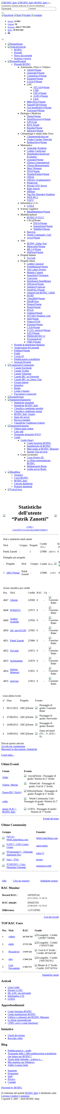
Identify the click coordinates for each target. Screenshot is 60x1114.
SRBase (31, 191)
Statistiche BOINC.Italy (26, 405)
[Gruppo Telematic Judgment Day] (3, 853)
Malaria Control (35, 272)
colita (5, 801)
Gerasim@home (35, 159)
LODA (30, 206)
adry (10, 959)
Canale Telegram (22, 373)
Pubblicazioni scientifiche (27, 359)
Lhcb (36, 99)
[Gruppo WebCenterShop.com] (3, 838)
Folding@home (22, 350)
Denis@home (34, 116)
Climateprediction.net (37, 136)
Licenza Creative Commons (15, 1096)
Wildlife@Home (41, 229)
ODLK (30, 177)
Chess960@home (36, 298)
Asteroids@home (35, 73)
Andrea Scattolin (14, 620)
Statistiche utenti (50, 975)
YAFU (30, 200)
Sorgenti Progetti (22, 362)
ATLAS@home (41, 87)
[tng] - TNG (13, 859)
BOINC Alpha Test (37, 243)
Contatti (12, 1082)
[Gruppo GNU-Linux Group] (3, 846)
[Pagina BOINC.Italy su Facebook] (8, 15)
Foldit (17, 353)
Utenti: (11, 21)
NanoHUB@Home (37, 104)
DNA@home (40, 223)
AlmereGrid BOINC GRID (41, 292)
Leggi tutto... (7, 755)
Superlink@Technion (37, 275)
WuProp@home (35, 252)
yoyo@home (33, 237)
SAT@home (33, 333)
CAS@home (33, 327)
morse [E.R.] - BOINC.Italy (9, 810)
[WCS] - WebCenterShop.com (17, 838)
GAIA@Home (34, 81)
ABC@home (13, 572)
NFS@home (33, 171)
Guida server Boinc (37, 469)
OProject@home (35, 284)
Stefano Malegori (14, 671)
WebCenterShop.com (47, 838)
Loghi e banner (21, 391)
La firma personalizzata (19, 1020)
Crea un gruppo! (21, 880)
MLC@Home (34, 249)
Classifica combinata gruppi (28, 411)
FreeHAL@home (36, 289)
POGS (30, 310)
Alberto (14, 600)
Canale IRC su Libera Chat (28, 379)
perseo (39, 859)
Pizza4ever (14, 951)
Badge (17, 388)
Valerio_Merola (10, 784)
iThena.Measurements (38, 165)
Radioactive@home (37, 142)
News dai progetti (23, 55)
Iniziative (18, 385)
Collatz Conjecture (36, 151)
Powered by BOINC (11, 1087)
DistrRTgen (33, 301)
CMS (36, 90)
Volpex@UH (33, 321)
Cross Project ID (35, 457)
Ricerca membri (22, 420)
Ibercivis (31, 232)
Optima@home (34, 313)
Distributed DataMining (39, 281)
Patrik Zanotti (17, 640)
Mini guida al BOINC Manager (43, 448)
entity (11, 944)
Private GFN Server (37, 185)
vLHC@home (40, 96)
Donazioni (13, 1073)
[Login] (2, 12)
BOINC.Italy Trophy (24, 414)
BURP (30, 295)
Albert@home (34, 70)
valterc (11, 936)
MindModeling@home (38, 211)
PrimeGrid (32, 182)
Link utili (18, 431)
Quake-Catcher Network (39, 139)
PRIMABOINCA (36, 336)
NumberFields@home (38, 174)
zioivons (14, 681)
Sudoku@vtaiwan (36, 287)
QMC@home (34, 341)
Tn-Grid (31, 258)
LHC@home (40, 93)
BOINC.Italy (20, 480)
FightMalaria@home (37, 266)
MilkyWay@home (36, 101)
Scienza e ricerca (22, 58)
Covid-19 (19, 356)
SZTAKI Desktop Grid (38, 315)
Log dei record (51, 917)
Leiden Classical (35, 263)
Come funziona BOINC (39, 443)
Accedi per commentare (13, 746)
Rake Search (33, 188)
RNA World (33, 125)
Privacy (11, 1079)
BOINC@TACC (35, 217)
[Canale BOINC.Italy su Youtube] (17, 15)
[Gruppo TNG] (3, 859)
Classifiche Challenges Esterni (29, 422)
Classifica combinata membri (28, 408)
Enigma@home (35, 324)
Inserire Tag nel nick (37, 451)
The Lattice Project (36, 269)
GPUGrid (32, 122)
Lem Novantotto (14, 967)
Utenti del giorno (16, 1035)
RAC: (10, 30)
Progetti (18, 52)
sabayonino (42, 845)
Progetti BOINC (22, 64)
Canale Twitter (21, 370)
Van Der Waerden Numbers (41, 194)
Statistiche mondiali (24, 402)
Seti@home (33, 318)
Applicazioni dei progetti (26, 347)
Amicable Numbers (37, 148)
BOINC (18, 49)
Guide (17, 437)
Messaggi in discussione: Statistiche (19, 749)
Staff (10, 1076)
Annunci (18, 475)
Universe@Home (36, 110)
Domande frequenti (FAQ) (27, 434)
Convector (32, 278)
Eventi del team (51, 818)
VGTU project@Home (38, 330)
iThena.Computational (38, 162)
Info (4, 880)
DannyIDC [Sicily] (12, 792)
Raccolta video (15, 1038)
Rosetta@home (34, 127)
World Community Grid (39, 234)
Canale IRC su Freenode (26, 376)
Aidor (5, 777)
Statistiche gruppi (49, 880)
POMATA (15, 610)
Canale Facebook (23, 368)
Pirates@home (34, 304)
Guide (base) (26, 440)
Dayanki (14, 650)
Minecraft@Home (36, 246)
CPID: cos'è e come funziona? (23, 1023)
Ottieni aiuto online (23, 428)
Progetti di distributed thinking (29, 344)
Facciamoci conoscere (25, 394)
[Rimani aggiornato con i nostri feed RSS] (36, 15)
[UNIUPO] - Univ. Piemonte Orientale (16, 866)
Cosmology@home (37, 75)
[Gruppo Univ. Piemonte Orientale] (3, 866)
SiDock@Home (35, 130)
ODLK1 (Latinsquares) (39, 180)
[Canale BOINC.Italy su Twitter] (26, 15)
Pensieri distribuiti (23, 486)
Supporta (12, 1070)
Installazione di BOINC (39, 446)
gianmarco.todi (43, 865)
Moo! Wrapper (34, 168)
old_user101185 (18, 630)
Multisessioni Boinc (37, 466)
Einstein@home (35, 78)
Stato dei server (22, 417)
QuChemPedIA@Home (39, 107)
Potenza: (11, 27)
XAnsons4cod (34, 339)
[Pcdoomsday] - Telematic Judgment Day (20, 853)
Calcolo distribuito (23, 483)
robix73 (40, 853)
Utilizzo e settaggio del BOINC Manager (28, 1017)
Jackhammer (16, 660)
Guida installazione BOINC (22, 1014)
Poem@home (34, 307)
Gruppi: (11, 24)
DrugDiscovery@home (39, 119)
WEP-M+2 (32, 197)
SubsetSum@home (43, 226)
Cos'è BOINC (21, 477)
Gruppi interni (21, 382)
